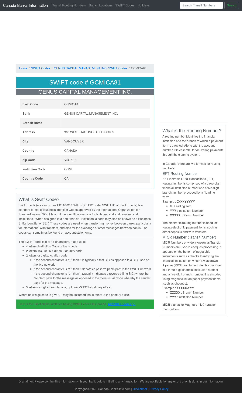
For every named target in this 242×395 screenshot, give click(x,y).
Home (23, 68)
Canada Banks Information (25, 5)
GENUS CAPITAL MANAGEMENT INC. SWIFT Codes (90, 68)
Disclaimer (140, 389)
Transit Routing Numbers (69, 5)
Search (232, 5)
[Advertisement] (194, 92)
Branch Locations (100, 5)
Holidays (143, 5)
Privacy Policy (158, 389)
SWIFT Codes (124, 5)
